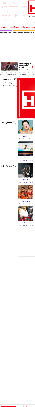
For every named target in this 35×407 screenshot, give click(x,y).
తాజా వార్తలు (7, 79)
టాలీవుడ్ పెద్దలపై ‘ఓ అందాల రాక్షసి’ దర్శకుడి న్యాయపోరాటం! (25, 65)
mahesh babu (22, 74)
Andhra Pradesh (11, 74)
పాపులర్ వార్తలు (6, 166)
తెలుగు (30, 16)
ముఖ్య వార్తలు (7, 123)
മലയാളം (30, 19)
